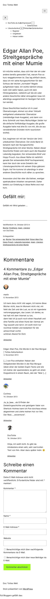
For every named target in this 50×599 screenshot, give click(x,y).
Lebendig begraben (22, 242)
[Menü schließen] (5, 18)
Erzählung (13, 228)
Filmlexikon (27, 28)
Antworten (8, 340)
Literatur (26, 228)
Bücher (5, 228)
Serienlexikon (37, 28)
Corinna (7, 393)
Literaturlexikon (14, 28)
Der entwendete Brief (20, 239)
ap (4, 239)
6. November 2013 (11, 297)
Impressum (26, 23)
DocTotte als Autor (15, 23)
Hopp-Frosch (8, 242)
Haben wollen (18, 36)
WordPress (28, 589)
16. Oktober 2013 (14, 438)
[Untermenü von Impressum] (32, 23)
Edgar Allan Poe (36, 239)
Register (16, 31)
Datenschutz (32, 26)
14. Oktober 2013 (10, 397)
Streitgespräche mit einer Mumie (16, 245)
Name (7, 516)
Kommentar (10, 488)
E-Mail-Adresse (11, 527)
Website (7, 538)
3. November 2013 (11, 355)
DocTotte (11, 435)
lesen (20, 228)
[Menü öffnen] (44, 11)
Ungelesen (17, 34)
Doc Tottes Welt (10, 5)
